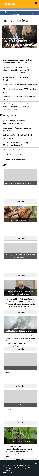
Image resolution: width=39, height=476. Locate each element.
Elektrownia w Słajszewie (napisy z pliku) (20, 183)
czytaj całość (20, 201)
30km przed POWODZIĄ (20, 441)
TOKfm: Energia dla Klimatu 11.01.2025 (20, 331)
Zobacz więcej (7, 473)
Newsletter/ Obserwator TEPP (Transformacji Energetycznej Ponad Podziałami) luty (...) (18, 106)
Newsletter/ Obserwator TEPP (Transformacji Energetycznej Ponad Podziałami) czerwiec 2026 (18, 70)
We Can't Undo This (14, 154)
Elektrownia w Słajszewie (20, 220)
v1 (20, 368)
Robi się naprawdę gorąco (15, 159)
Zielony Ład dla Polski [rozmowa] (18, 150)
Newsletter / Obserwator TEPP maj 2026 (20, 85)
